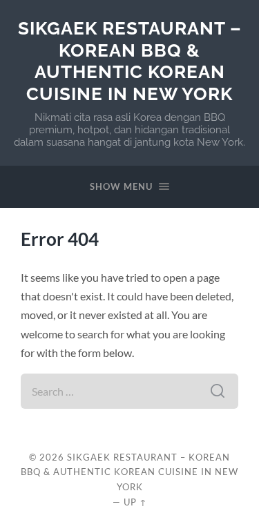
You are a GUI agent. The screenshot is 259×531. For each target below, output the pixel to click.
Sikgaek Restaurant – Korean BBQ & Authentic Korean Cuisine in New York (130, 60)
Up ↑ (135, 502)
